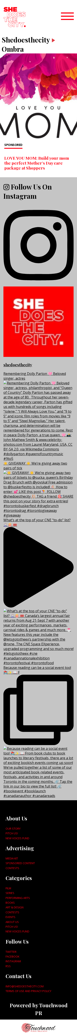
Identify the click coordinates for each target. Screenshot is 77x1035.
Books (10, 903)
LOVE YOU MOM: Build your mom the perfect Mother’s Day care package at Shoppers (36, 163)
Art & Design (15, 907)
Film (8, 888)
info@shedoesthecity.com (25, 986)
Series (10, 893)
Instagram (13, 961)
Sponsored (13, 145)
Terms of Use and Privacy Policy (28, 991)
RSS (8, 966)
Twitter (11, 952)
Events (10, 917)
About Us (12, 922)
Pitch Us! (12, 833)
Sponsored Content (20, 863)
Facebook (12, 956)
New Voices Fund (17, 838)
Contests (12, 868)
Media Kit (12, 858)
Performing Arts (18, 898)
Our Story (13, 828)
